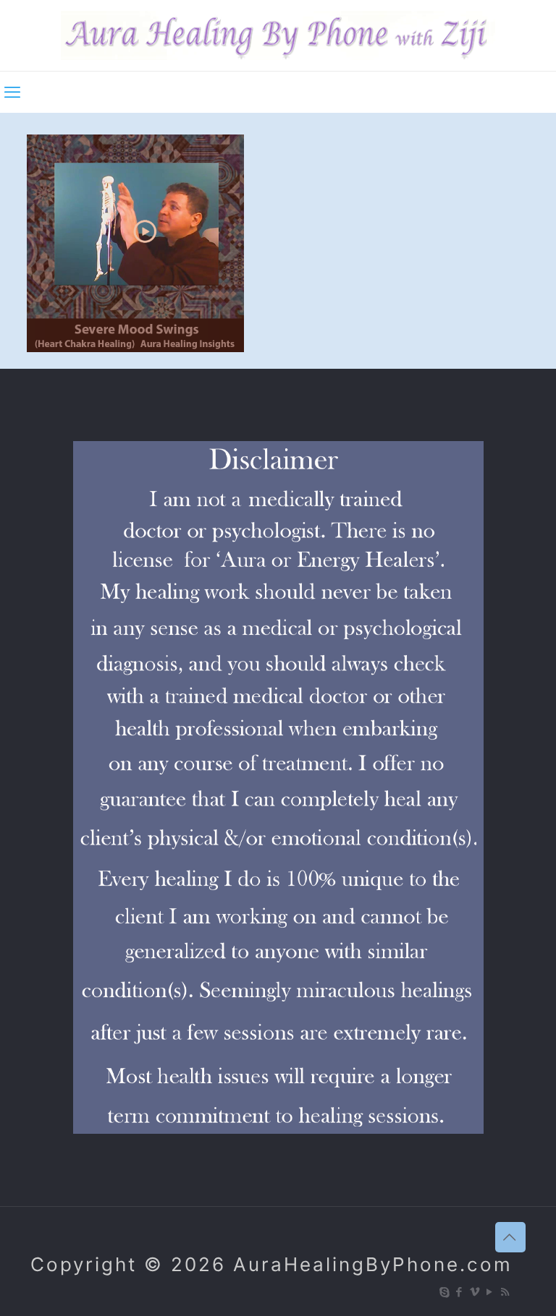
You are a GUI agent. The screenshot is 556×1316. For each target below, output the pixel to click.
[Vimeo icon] (475, 1292)
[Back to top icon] (510, 1237)
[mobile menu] (12, 92)
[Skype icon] (444, 1292)
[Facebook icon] (460, 1292)
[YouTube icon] (490, 1292)
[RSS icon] (505, 1292)
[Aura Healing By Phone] (278, 35)
